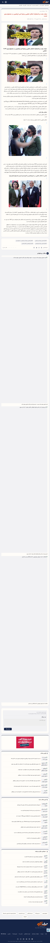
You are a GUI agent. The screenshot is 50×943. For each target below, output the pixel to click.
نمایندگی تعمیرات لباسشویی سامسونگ (9, 913)
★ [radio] (7, 247)
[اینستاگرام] (24, 939)
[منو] (6, 2)
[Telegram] (37, 248)
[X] (41, 248)
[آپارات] (32, 939)
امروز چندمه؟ (14, 934)
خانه (46, 11)
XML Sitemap (3, 934)
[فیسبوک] (21, 939)
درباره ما (42, 934)
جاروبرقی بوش (44, 913)
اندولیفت (25, 916)
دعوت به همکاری (27, 934)
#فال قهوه (20, 5)
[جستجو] (2, 2)
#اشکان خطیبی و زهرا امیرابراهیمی (40, 243)
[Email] (34, 248)
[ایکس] (29, 939)
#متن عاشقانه (29, 5)
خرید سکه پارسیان (22, 913)
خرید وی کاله (37, 913)
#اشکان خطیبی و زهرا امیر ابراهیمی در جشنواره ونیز (24, 240)
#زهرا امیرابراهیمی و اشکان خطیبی (27, 243)
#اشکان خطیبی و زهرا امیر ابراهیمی (40, 240)
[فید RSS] (18, 939)
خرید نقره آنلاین (29, 913)
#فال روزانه (24, 5)
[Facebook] (39, 248)
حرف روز (9, 934)
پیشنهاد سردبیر (42, 11)
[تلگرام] (26, 939)
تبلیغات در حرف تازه (35, 934)
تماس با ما (20, 934)
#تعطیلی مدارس (41, 5)
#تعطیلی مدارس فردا (35, 5)
